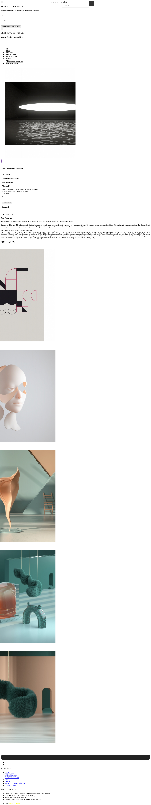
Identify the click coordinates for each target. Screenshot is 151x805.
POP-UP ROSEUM (12, 63)
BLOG (7, 772)
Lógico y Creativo (14, 803)
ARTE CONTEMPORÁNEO (15, 783)
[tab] (9, 214)
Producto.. (65, 2)
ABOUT (8, 781)
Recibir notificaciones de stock (11, 26)
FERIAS (8, 780)
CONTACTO (9, 774)
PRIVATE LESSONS (12, 778)
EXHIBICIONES (11, 776)
